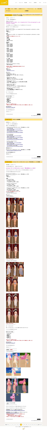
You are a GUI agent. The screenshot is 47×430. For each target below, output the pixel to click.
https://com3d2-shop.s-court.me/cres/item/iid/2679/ (15, 146)
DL (35, 8)
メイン (16, 2)
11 (28, 424)
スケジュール (21, 2)
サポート (30, 2)
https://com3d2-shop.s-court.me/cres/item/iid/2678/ (15, 139)
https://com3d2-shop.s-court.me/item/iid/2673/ (14, 142)
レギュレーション (30, 8)
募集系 (16, 8)
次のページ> (40, 424)
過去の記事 (39, 8)
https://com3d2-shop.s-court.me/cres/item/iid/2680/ (15, 132)
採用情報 (35, 2)
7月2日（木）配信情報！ (17, 119)
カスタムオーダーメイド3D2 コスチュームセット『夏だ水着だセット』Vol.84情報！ (27, 161)
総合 (6, 8)
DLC (9, 8)
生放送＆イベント (22, 8)
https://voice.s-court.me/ (10, 70)
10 (26, 424)
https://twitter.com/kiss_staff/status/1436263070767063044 (15, 410)
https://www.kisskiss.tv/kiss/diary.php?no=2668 (14, 150)
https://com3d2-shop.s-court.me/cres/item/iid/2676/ (15, 144)
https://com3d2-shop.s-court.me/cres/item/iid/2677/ (15, 130)
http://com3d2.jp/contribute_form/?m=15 (12, 413)
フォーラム (44, 2)
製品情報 (25, 2)
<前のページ (7, 424)
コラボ (12, 8)
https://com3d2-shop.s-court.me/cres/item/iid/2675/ (15, 137)
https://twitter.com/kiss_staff (10, 107)
